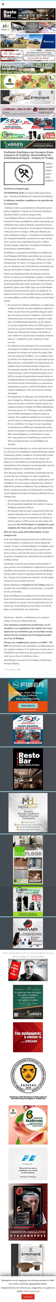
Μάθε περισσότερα (31, 1291)
